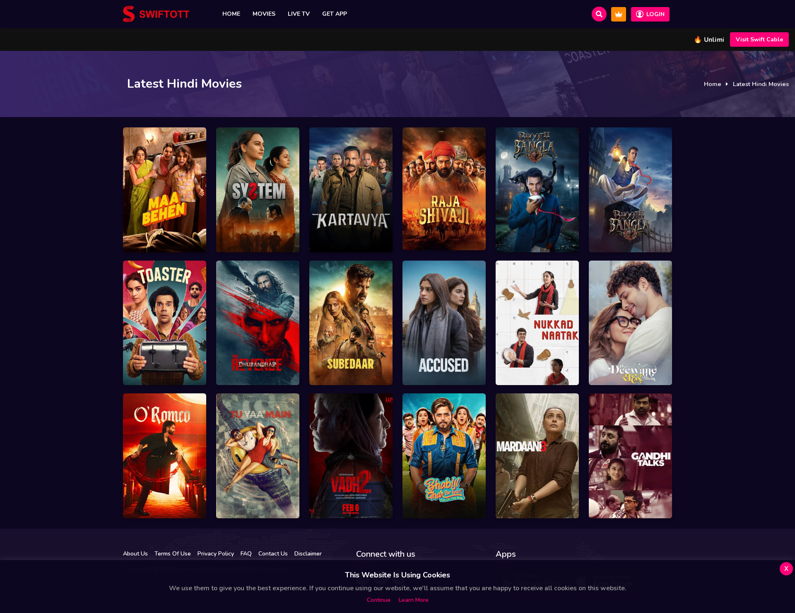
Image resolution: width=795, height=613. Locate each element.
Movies (264, 14)
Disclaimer (308, 554)
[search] (599, 14)
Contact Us (273, 554)
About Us (135, 554)
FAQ (246, 554)
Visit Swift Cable (759, 39)
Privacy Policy (216, 554)
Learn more (414, 600)
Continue (378, 600)
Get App (334, 14)
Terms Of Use (172, 554)
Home (231, 14)
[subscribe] (618, 14)
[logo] (156, 14)
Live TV (299, 14)
